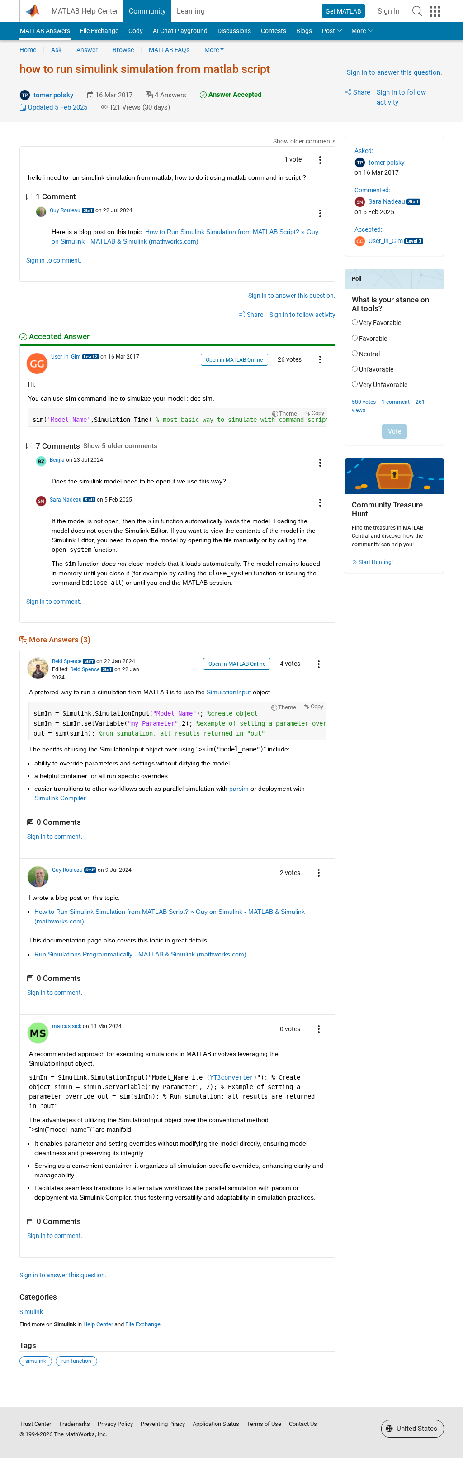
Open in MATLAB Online (234, 360)
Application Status (216, 1423)
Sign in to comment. (54, 260)
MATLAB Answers (45, 30)
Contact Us (303, 1423)
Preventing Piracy (163, 1423)
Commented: (372, 190)
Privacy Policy (115, 1423)
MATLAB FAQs (169, 50)
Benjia (57, 460)
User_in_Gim (66, 357)
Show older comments (304, 141)
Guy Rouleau (65, 210)
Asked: (363, 150)
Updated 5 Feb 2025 (56, 107)
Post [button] (328, 30)
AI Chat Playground (180, 30)
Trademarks (74, 1423)
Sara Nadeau (66, 500)
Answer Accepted (234, 95)
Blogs (304, 30)
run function (76, 1361)
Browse (123, 50)
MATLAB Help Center (85, 11)
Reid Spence (66, 661)
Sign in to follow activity (302, 314)
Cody (135, 30)
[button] (417, 11)
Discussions (234, 30)
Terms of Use (264, 1423)
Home (27, 50)
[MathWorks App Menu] (435, 11)
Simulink (31, 1311)
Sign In (389, 11)
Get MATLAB (343, 11)
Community (147, 11)
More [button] (358, 30)
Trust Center (35, 1423)
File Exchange (99, 30)
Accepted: (368, 229)
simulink (35, 1361)
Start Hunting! (376, 562)
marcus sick (66, 1026)
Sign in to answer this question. (394, 72)
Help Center (98, 1324)
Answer (87, 50)
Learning (191, 11)
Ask (56, 50)
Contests (273, 30)
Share (361, 92)
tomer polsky (53, 95)
